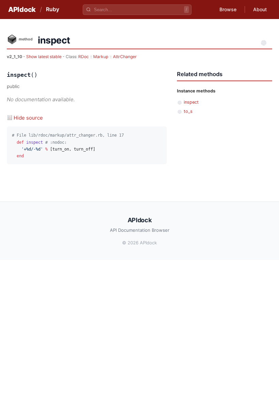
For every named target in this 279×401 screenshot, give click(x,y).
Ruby (52, 9)
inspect (191, 102)
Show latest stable (44, 56)
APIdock (22, 9)
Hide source (28, 118)
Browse (227, 9)
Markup (100, 56)
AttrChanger (125, 56)
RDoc (83, 56)
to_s (188, 111)
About (260, 9)
